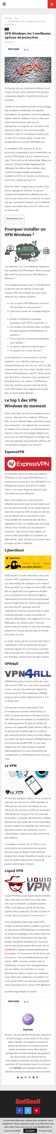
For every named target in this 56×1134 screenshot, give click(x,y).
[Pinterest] (36, 1110)
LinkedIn (17, 1068)
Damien (11, 42)
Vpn (6, 29)
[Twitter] (28, 1110)
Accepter (30, 1131)
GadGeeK (28, 1102)
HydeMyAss (11, 949)
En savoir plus (45, 1131)
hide (20, 218)
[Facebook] (19, 1110)
